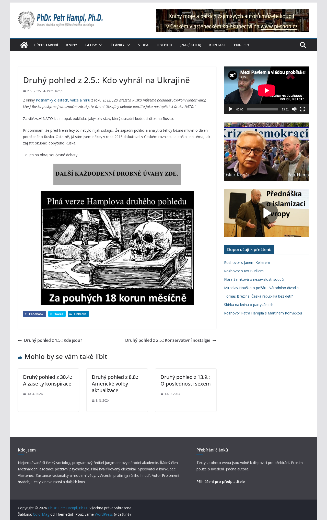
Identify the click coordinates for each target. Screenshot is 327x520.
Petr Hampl (55, 91)
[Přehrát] (230, 109)
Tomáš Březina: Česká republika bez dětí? (258, 296)
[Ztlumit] (294, 109)
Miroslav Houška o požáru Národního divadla (261, 287)
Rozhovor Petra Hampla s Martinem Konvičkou (263, 313)
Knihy (71, 44)
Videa (143, 44)
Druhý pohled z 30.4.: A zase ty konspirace (47, 380)
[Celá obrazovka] (302, 109)
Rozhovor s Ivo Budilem (244, 270)
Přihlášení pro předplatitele (220, 481)
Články (117, 44)
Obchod (164, 44)
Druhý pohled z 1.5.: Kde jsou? (53, 340)
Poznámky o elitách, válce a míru (63, 100)
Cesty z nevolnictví (47, 481)
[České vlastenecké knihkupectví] (232, 12)
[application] (266, 90)
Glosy (91, 44)
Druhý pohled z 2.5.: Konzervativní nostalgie (167, 340)
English (241, 44)
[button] (99, 45)
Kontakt (217, 44)
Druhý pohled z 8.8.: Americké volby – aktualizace (115, 384)
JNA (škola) (190, 44)
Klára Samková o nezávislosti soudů (254, 279)
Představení (46, 44)
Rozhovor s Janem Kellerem (247, 262)
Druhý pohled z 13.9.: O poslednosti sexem (185, 380)
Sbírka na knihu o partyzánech (248, 304)
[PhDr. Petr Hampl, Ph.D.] (24, 45)
